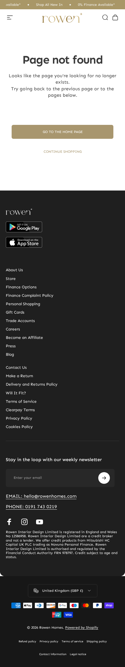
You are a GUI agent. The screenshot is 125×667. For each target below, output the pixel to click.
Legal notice (78, 654)
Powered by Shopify (81, 627)
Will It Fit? (16, 393)
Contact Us (16, 367)
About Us (14, 269)
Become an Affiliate (24, 337)
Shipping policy (97, 641)
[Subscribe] (104, 478)
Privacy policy (49, 641)
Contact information (52, 654)
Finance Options (21, 287)
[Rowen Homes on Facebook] (9, 521)
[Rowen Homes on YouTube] (39, 521)
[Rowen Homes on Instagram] (24, 521)
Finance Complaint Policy (29, 295)
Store (11, 278)
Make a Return (19, 375)
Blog (10, 354)
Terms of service (72, 641)
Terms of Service (21, 401)
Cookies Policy (19, 426)
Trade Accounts (20, 320)
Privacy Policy (19, 418)
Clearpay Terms (20, 409)
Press (11, 346)
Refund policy (27, 641)
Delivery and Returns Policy (32, 384)
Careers (13, 329)
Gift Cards (15, 312)
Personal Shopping (23, 303)
